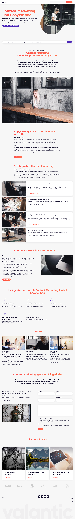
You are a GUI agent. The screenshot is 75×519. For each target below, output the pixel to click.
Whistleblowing (70, 501)
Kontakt (68, 1)
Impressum (71, 497)
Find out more (6, 279)
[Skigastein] (55, 486)
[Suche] (65, 2)
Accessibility (52, 143)
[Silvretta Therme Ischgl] (43, 486)
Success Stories (39, 42)
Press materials (5, 496)
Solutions (20, 2)
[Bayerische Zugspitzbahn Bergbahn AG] (31, 486)
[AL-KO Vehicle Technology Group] (7, 486)
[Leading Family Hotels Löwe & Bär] (67, 486)
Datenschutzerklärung (45, 420)
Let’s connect (18, 156)
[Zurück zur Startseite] (5, 2)
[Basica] (19, 486)
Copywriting (6, 42)
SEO (43, 143)
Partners (38, 2)
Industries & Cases (29, 2)
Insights (32, 42)
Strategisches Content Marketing (17, 42)
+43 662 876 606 (6, 400)
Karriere (61, 1)
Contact (4, 497)
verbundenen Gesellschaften (46, 421)
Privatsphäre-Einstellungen (68, 495)
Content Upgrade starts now (11, 25)
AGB (72, 498)
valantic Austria (54, 1)
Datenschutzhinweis (69, 499)
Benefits (28, 42)
